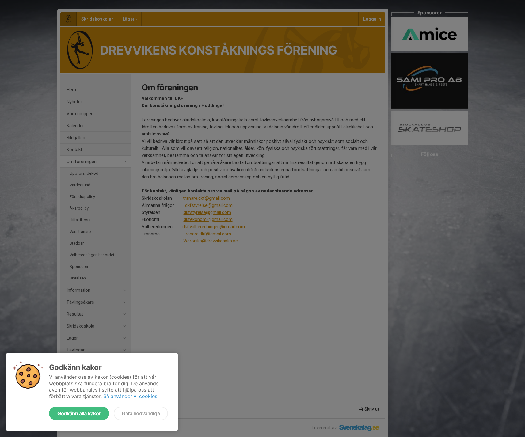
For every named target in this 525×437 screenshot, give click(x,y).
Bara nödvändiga (141, 413)
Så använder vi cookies (130, 396)
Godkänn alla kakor (79, 413)
